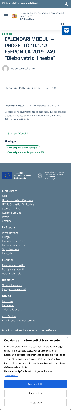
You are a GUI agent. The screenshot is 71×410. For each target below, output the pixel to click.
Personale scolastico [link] (13, 265)
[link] (66, 30)
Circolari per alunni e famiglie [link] (22, 147)
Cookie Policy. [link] (11, 375)
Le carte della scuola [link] (14, 245)
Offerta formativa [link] (12, 285)
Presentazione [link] (10, 233)
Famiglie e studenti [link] (13, 269)
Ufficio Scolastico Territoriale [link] (18, 204)
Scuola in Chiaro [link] (11, 208)
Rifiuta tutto (35, 402)
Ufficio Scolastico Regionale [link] (17, 200)
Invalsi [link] (5, 217)
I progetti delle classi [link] (14, 289)
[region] (35, 372)
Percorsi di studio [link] (11, 273)
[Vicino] (67, 338)
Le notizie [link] (7, 301)
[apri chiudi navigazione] (6, 16)
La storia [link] (7, 253)
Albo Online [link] (9, 316)
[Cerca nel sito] (62, 24)
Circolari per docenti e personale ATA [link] (25, 152)
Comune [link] (7, 221)
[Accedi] (66, 4)
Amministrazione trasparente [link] (19, 320)
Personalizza (35, 393)
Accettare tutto (35, 384)
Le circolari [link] (8, 305)
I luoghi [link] (6, 237)
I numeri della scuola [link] (14, 241)
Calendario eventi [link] (12, 309)
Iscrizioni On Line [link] (11, 213)
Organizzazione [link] (10, 249)
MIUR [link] (5, 196)
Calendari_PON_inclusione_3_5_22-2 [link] (30, 88)
